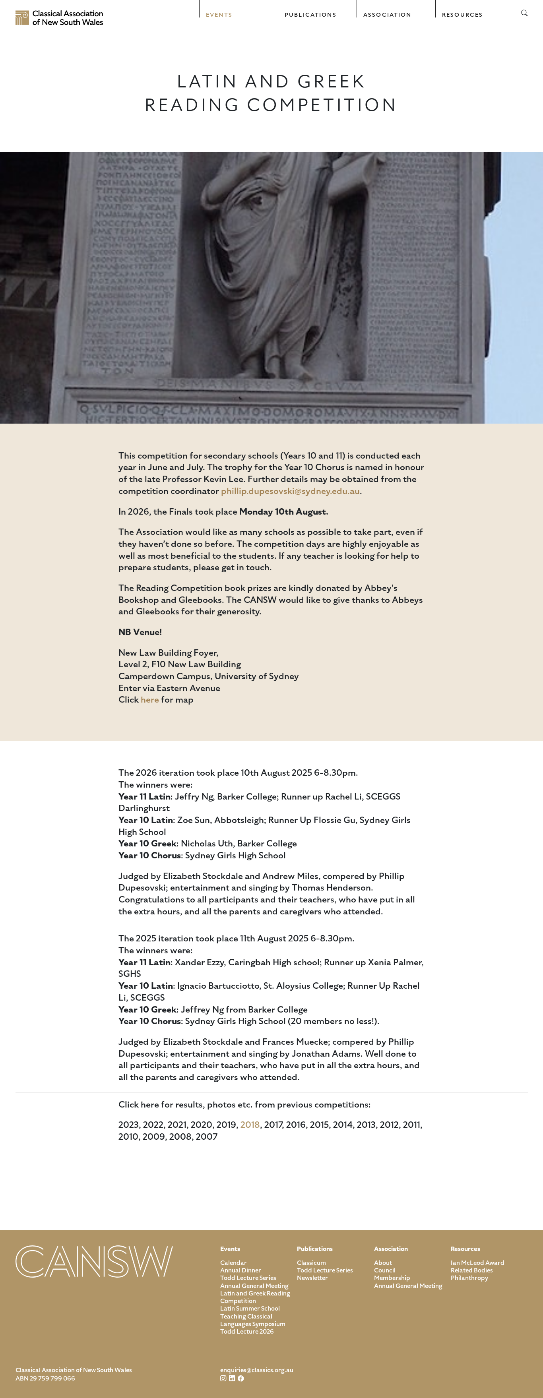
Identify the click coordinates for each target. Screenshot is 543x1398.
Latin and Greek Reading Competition (255, 1297)
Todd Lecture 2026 (247, 1331)
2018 (250, 1125)
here (150, 699)
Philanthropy (469, 1278)
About (383, 1263)
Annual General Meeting (254, 1286)
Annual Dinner (240, 1270)
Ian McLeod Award (477, 1263)
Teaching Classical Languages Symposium (252, 1320)
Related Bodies (472, 1270)
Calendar (233, 1263)
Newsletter (312, 1278)
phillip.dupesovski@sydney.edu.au (290, 491)
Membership (392, 1278)
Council (385, 1270)
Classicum (311, 1263)
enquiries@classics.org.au (256, 1370)
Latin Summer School (250, 1308)
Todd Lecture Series (248, 1278)
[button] (239, 8)
